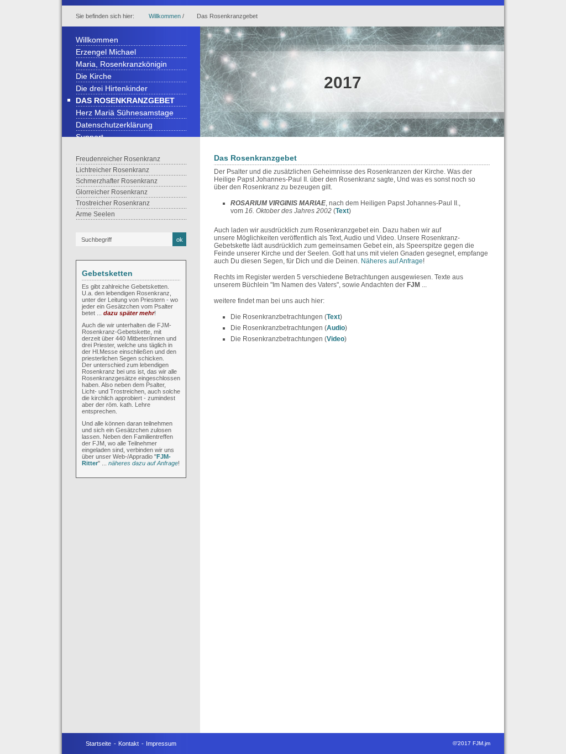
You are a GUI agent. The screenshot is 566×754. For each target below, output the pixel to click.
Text (342, 211)
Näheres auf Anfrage (392, 261)
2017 (342, 82)
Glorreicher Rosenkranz (112, 192)
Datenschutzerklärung (114, 124)
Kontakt (128, 743)
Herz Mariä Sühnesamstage (125, 112)
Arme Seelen (95, 214)
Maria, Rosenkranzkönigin (121, 64)
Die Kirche (94, 76)
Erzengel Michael (106, 51)
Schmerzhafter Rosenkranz (117, 181)
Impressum (161, 743)
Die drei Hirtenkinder (112, 88)
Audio (336, 328)
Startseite (98, 743)
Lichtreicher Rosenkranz (112, 170)
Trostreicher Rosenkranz (113, 203)
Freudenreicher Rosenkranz (118, 159)
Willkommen (165, 16)
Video (335, 339)
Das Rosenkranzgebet (125, 100)
